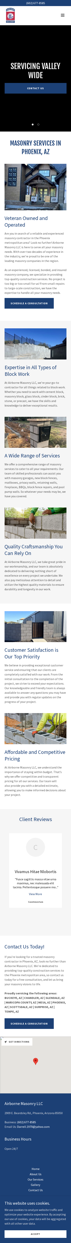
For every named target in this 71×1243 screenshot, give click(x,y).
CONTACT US (35, 88)
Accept (35, 1234)
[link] (10, 15)
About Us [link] (35, 1174)
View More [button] (35, 894)
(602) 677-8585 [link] (26, 1122)
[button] (62, 15)
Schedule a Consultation (29, 303)
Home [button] (36, 1169)
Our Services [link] (35, 1179)
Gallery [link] (35, 1185)
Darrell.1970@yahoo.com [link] (33, 1127)
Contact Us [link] (35, 1190)
